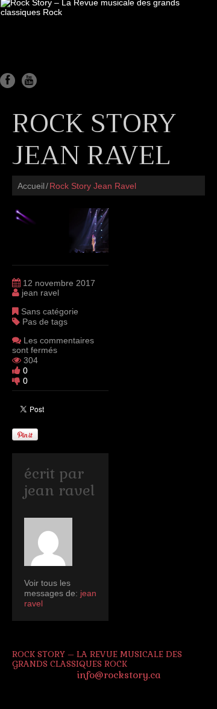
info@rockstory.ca (119, 675)
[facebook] (7, 80)
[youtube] (29, 80)
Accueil (31, 186)
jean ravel (40, 292)
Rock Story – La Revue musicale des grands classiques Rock (97, 659)
